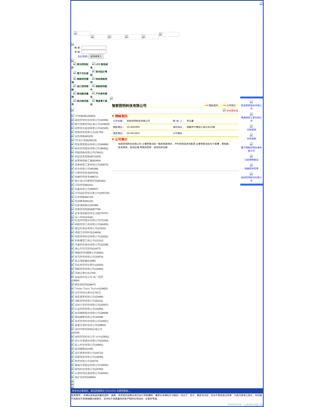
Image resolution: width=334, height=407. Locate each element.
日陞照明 (251, 129)
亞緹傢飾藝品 (251, 159)
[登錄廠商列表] (116, 38)
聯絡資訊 (211, 105)
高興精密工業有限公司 (251, 119)
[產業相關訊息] (99, 38)
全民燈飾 (251, 138)
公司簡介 (229, 105)
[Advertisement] (187, 69)
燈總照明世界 (251, 168)
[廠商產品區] (133, 38)
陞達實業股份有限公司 (251, 107)
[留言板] (169, 36)
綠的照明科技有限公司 (251, 179)
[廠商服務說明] (82, 35)
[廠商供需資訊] (150, 38)
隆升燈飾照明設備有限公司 (251, 149)
